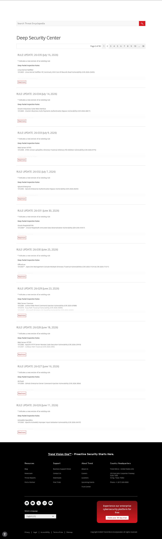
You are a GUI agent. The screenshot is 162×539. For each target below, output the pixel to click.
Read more (21, 82)
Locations (85, 478)
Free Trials (57, 482)
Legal (35, 532)
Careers (84, 473)
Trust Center (86, 487)
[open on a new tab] (38, 503)
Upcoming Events (88, 482)
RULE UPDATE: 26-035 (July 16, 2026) (38, 54)
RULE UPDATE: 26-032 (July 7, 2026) (36, 171)
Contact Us (57, 473)
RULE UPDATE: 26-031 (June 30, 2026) (38, 210)
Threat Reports (30, 478)
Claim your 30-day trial (116, 517)
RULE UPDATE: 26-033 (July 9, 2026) (37, 132)
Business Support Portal (62, 469)
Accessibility (45, 532)
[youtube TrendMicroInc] (50, 503)
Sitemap (69, 532)
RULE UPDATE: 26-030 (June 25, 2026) (37, 249)
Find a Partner (30, 482)
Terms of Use (58, 532)
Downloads (57, 478)
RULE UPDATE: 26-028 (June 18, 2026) (37, 327)
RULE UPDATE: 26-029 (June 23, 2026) (38, 288)
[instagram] (44, 503)
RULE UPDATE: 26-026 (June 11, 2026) (37, 405)
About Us (85, 469)
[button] (40, 516)
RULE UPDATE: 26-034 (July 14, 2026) (37, 93)
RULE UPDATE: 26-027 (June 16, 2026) (38, 366)
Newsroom (29, 473)
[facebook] (33, 503)
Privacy (27, 532)
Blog (26, 469)
